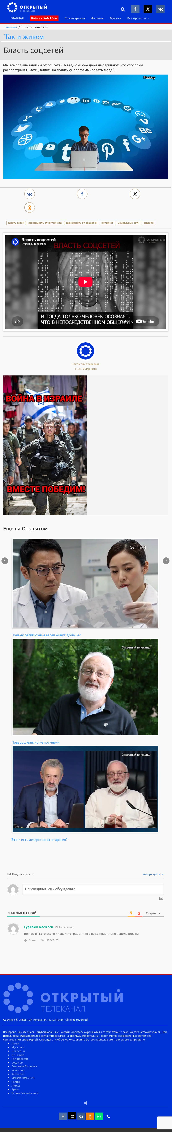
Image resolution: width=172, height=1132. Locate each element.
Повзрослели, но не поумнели (36, 742)
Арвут (15, 1089)
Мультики (18, 1047)
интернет (107, 222)
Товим (16, 1082)
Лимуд (16, 1085)
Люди (15, 1043)
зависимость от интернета (45, 222)
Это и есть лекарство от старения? (40, 840)
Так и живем (24, 36)
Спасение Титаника (24, 1066)
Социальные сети (128, 222)
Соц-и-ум (17, 1062)
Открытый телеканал (85, 363)
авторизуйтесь (153, 874)
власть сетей (16, 222)
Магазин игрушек (23, 1078)
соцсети (148, 222)
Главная (10, 27)
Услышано (18, 1070)
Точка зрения (75, 18)
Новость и (18, 1051)
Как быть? (18, 1074)
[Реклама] (45, 445)
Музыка (115, 18)
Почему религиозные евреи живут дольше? (46, 635)
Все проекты (137, 18)
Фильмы (97, 18)
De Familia (18, 1055)
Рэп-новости (20, 1059)
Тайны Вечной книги (25, 1093)
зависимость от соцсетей (81, 222)
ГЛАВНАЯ (17, 18)
